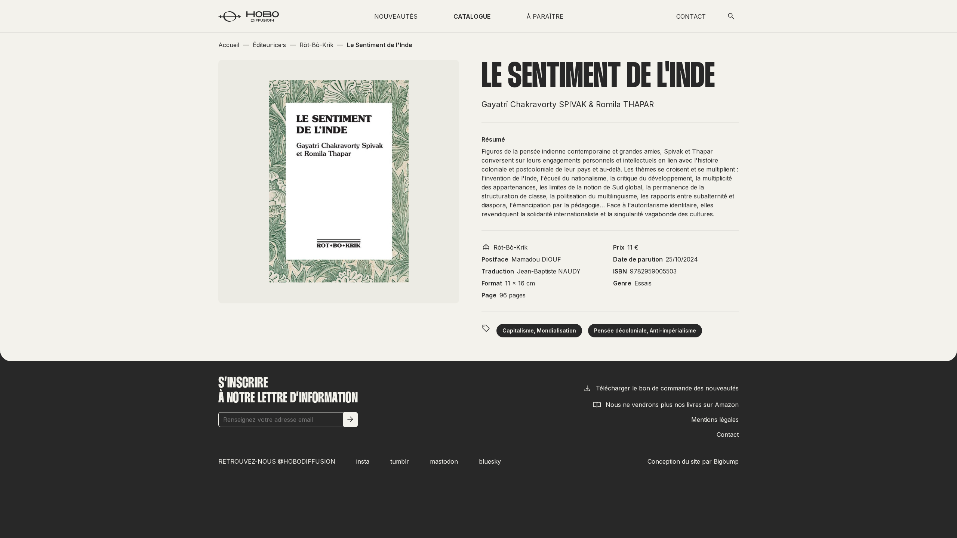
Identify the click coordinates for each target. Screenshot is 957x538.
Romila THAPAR (625, 104)
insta (362, 461)
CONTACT (691, 16)
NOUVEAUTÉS (396, 16)
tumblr (399, 461)
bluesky (490, 461)
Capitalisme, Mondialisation (539, 330)
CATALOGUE (471, 16)
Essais (643, 283)
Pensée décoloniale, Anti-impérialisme (645, 330)
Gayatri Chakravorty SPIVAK (534, 104)
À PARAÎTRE (544, 16)
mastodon (444, 461)
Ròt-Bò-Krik (510, 247)
